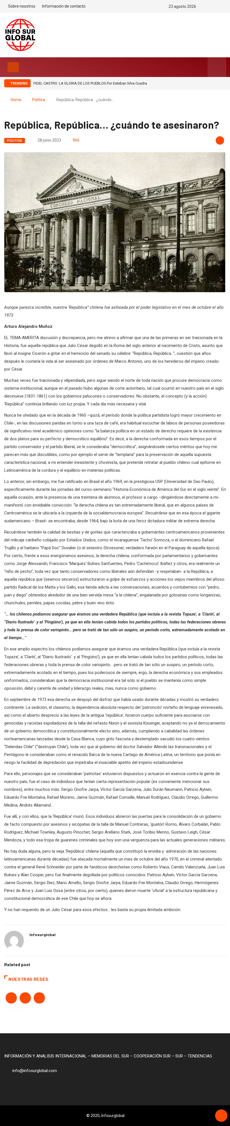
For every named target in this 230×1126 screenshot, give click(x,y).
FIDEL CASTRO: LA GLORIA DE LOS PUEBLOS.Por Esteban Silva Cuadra (90, 83)
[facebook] (204, 6)
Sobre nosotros (21, 6)
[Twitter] (214, 6)
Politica (38, 99)
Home (16, 99)
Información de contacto (64, 6)
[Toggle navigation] (13, 67)
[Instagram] (224, 6)
